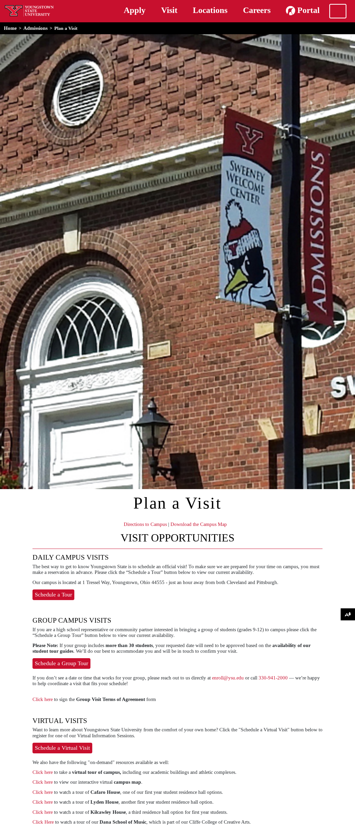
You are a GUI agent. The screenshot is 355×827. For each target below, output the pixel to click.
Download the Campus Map (198, 524)
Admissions (35, 28)
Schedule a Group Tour (61, 663)
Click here (42, 699)
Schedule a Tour (53, 594)
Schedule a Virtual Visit (62, 748)
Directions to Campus (145, 524)
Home (10, 28)
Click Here (43, 822)
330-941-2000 (273, 677)
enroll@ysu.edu (228, 677)
